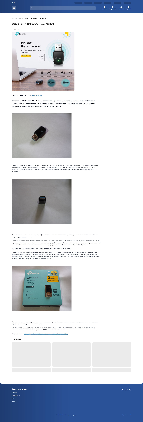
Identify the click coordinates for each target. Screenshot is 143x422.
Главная (14, 18)
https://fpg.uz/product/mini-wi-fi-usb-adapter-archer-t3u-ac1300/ (46, 334)
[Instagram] (12, 2)
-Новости (20, 18)
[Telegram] (14, 2)
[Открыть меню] (14, 8)
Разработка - (125, 415)
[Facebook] (126, 389)
